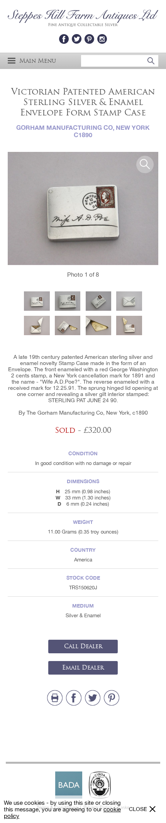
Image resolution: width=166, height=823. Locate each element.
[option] (83, 208)
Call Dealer (83, 646)
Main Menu (37, 61)
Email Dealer (83, 667)
